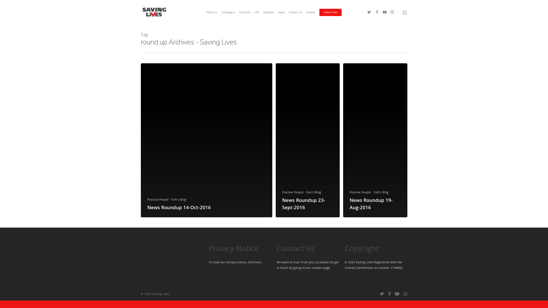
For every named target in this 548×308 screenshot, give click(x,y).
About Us (211, 12)
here (258, 262)
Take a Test (330, 12)
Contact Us (295, 12)
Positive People (158, 199)
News (281, 12)
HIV (257, 12)
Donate (310, 12)
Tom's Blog (178, 199)
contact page (321, 268)
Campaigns (228, 12)
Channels (244, 12)
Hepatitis (268, 12)
